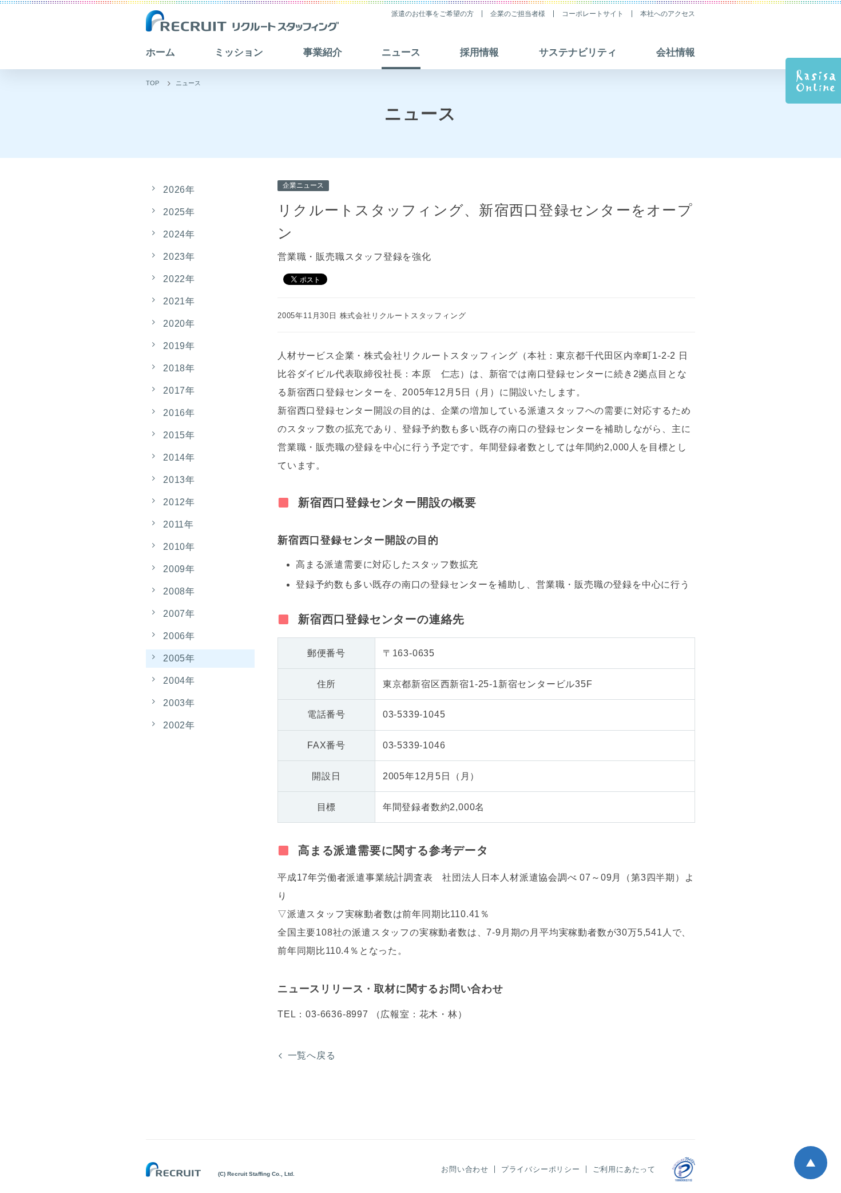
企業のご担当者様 (517, 14)
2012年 (179, 502)
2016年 (179, 413)
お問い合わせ (465, 1169)
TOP (152, 83)
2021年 (179, 301)
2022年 (179, 279)
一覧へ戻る (312, 1055)
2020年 (179, 323)
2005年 (179, 658)
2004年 (179, 680)
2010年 (179, 547)
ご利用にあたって (624, 1169)
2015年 (179, 435)
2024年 (179, 234)
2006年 (179, 636)
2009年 (179, 569)
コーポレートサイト (593, 14)
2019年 (179, 346)
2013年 (179, 480)
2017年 (179, 390)
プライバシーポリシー (540, 1169)
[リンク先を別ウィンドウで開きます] (683, 1169)
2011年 (178, 524)
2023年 (179, 256)
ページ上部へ (810, 1162)
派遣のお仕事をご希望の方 (432, 14)
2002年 (179, 725)
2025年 (179, 212)
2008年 (179, 591)
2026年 (179, 190)
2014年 (179, 457)
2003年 (179, 703)
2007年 (179, 614)
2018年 (179, 368)
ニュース (188, 83)
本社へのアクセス (667, 14)
